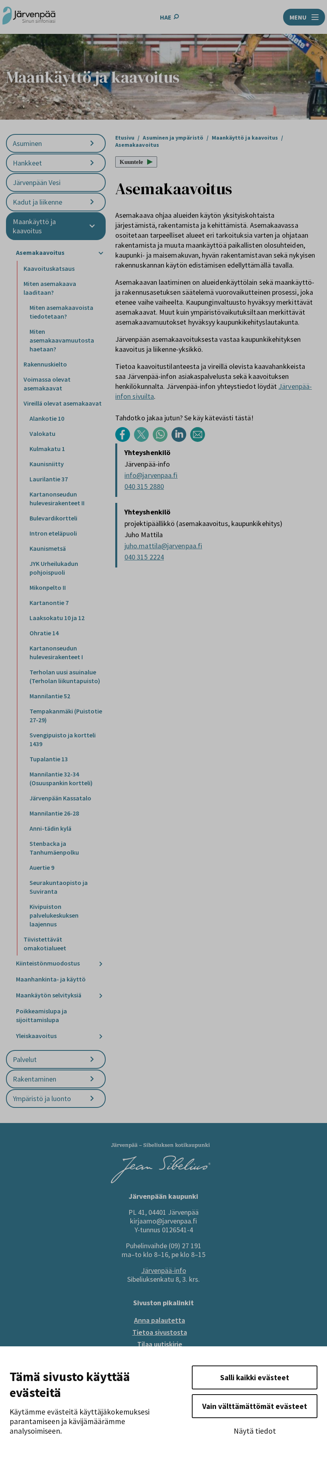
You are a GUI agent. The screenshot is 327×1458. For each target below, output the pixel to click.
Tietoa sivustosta (159, 1332)
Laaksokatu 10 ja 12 (57, 618)
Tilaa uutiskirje (159, 1344)
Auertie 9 (42, 867)
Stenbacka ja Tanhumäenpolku (54, 847)
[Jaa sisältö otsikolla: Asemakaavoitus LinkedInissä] (180, 439)
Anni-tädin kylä (50, 828)
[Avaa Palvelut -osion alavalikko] (92, 1059)
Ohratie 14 (44, 633)
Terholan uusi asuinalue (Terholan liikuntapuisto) (65, 676)
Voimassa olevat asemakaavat (47, 383)
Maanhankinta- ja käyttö (51, 979)
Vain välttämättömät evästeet (254, 1406)
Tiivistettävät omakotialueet (45, 943)
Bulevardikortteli (53, 518)
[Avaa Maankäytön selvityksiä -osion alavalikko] (101, 995)
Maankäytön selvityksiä (48, 995)
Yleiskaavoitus (36, 1036)
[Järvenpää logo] (161, 1181)
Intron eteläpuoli (53, 533)
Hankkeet (27, 162)
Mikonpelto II (48, 587)
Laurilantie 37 (49, 479)
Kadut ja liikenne (37, 202)
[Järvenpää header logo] (29, 17)
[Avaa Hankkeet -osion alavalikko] (92, 163)
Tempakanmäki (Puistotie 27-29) (66, 715)
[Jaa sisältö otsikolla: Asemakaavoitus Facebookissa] (124, 439)
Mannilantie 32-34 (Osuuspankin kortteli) (61, 778)
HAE (165, 17)
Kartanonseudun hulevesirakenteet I (56, 652)
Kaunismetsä (48, 548)
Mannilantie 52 (50, 696)
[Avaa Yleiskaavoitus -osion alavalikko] (101, 1036)
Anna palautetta (159, 1320)
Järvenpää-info (163, 1270)
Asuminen (27, 143)
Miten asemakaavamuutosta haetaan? (62, 340)
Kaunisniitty (47, 464)
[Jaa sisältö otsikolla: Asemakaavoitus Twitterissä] (143, 439)
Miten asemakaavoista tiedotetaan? (61, 311)
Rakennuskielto (45, 364)
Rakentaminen (34, 1079)
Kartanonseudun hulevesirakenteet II (57, 498)
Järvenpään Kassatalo (60, 798)
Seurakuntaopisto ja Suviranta (59, 887)
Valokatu (42, 433)
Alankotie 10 (47, 418)
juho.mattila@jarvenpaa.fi (163, 545)
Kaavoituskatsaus (49, 268)
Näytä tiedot (255, 1431)
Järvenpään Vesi (37, 182)
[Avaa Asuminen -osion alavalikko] (92, 143)
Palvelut (25, 1059)
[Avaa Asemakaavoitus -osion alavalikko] (101, 253)
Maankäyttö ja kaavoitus (34, 226)
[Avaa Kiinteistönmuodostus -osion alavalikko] (101, 963)
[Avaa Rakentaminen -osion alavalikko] (92, 1079)
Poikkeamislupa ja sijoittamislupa (41, 1015)
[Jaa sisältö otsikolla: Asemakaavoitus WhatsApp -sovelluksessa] (162, 439)
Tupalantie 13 (49, 759)
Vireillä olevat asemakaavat (63, 403)
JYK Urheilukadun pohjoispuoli (54, 568)
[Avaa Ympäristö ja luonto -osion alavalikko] (92, 1098)
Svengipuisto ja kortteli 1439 (63, 739)
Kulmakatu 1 (47, 449)
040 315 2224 (144, 557)
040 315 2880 (144, 486)
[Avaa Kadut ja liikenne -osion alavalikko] (92, 202)
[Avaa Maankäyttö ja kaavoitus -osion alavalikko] (92, 226)
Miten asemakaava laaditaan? (50, 288)
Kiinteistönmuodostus (48, 963)
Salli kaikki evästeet (254, 1377)
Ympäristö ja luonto (42, 1098)
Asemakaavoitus (40, 252)
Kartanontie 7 (49, 603)
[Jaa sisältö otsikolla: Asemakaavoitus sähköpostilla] (199, 439)
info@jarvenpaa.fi (150, 475)
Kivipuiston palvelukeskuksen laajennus (54, 915)
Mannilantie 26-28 (54, 813)
